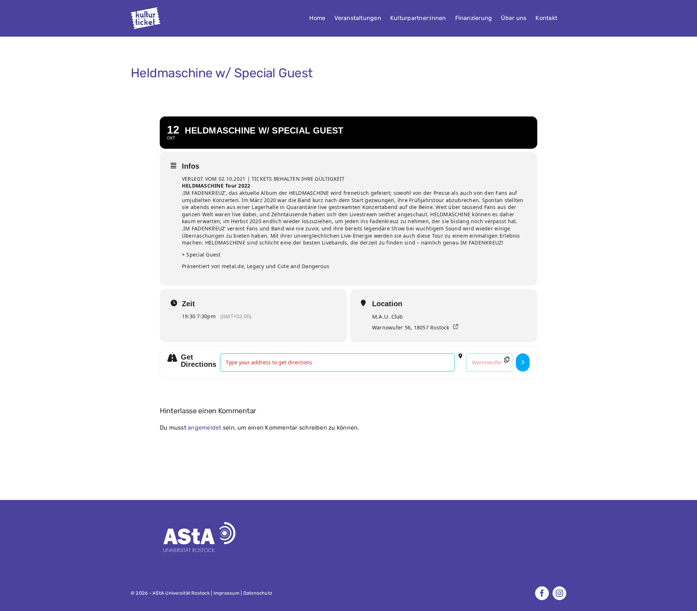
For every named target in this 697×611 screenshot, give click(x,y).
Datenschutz (258, 593)
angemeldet (204, 427)
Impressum (226, 593)
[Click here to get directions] (523, 362)
